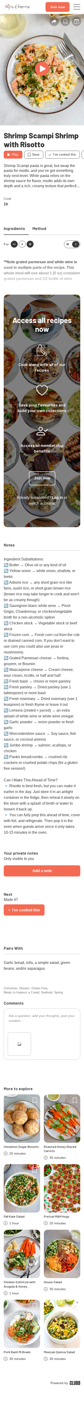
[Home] (17, 7)
